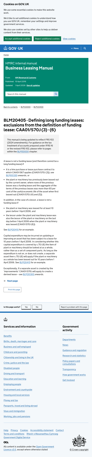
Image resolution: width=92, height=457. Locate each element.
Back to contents (11, 107)
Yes (28, 307)
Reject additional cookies (47, 38)
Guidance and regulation (74, 350)
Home (6, 55)
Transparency (69, 369)
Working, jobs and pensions (17, 416)
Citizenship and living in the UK (19, 357)
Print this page (14, 289)
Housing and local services (17, 395)
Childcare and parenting (15, 352)
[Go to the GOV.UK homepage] (13, 48)
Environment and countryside (18, 389)
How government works (74, 374)
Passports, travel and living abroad (20, 405)
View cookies (69, 39)
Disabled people (12, 368)
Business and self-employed (17, 346)
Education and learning (15, 378)
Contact (60, 430)
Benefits (8, 336)
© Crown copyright (79, 449)
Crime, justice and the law (16, 362)
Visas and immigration (14, 411)
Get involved (69, 380)
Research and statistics (74, 355)
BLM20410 (13, 229)
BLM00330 (11, 175)
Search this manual (16, 94)
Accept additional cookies (17, 38)
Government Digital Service (17, 437)
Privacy (14, 430)
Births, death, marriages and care (20, 341)
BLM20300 (29, 274)
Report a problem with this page (74, 307)
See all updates (33, 85)
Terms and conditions (14, 433)
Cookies (24, 430)
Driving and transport (14, 373)
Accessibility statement (41, 430)
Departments (69, 339)
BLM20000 (26, 107)
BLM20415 (25, 262)
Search (56, 94)
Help (6, 430)
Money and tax (11, 400)
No (39, 307)
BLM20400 (38, 107)
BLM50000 (23, 151)
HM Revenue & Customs (25, 78)
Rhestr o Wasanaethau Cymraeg (42, 433)
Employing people (12, 384)
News (65, 345)
